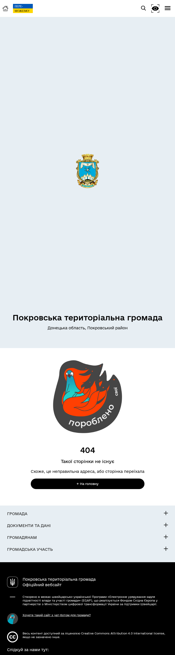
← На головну (87, 484)
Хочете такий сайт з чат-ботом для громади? (57, 615)
